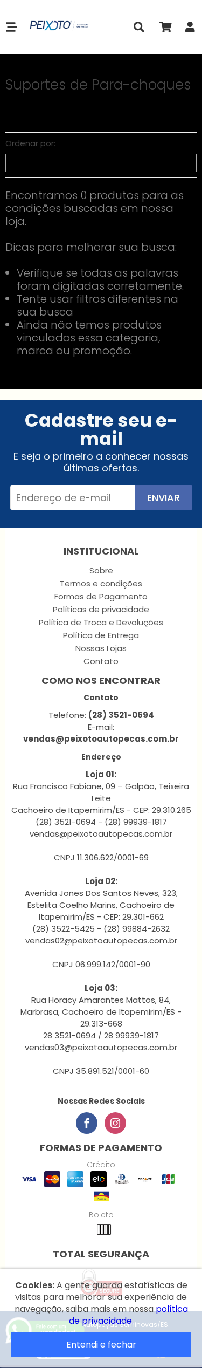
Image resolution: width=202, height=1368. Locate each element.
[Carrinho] (164, 29)
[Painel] (190, 29)
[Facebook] (86, 1123)
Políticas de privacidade (101, 609)
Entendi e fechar (101, 1344)
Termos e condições (101, 583)
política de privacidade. (128, 1315)
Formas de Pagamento (101, 596)
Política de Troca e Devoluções (101, 622)
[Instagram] (115, 1123)
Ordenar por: (30, 143)
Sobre (101, 570)
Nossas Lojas (101, 648)
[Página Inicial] (57, 27)
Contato (101, 661)
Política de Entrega (101, 635)
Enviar (163, 497)
